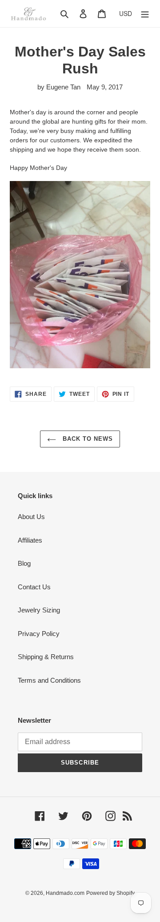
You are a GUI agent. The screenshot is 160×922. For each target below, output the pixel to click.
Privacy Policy (39, 633)
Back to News (86, 438)
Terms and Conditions (49, 680)
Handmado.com (65, 893)
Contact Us (34, 587)
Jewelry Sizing (39, 610)
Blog (24, 563)
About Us (31, 516)
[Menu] (145, 13)
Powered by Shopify (110, 893)
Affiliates (30, 540)
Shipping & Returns (46, 656)
